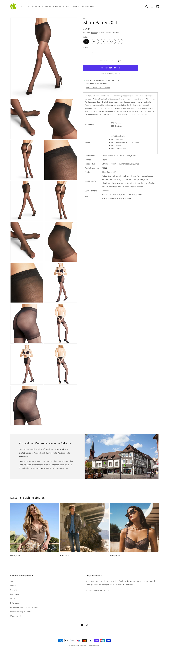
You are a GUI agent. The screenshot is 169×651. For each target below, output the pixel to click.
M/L (111, 41)
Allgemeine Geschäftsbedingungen (24, 607)
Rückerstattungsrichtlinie (20, 611)
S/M (94, 41)
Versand (94, 32)
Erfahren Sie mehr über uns (97, 590)
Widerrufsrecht (16, 616)
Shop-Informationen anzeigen (98, 87)
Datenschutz (15, 603)
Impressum (14, 594)
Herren (63, 555)
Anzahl (85, 47)
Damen (13, 555)
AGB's (12, 598)
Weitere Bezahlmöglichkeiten (110, 74)
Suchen (13, 585)
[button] (25, 6)
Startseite (14, 581)
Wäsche (113, 555)
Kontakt (13, 590)
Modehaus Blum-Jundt (80, 645)
